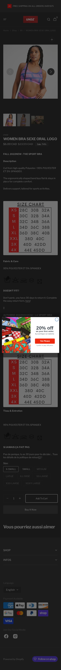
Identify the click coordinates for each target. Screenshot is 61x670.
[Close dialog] (55, 319)
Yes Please (43, 341)
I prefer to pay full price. (43, 345)
